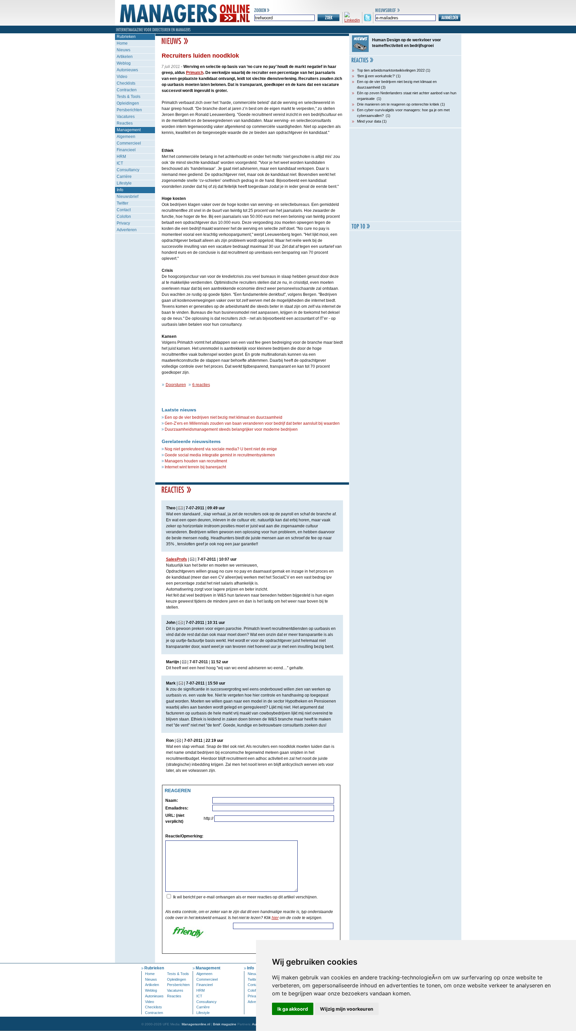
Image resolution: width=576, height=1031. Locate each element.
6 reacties (201, 384)
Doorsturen (176, 384)
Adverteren (127, 230)
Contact (124, 210)
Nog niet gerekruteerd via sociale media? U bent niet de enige (221, 449)
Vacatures (126, 116)
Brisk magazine (224, 1024)
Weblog (124, 63)
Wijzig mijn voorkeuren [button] (346, 1009)
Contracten (127, 90)
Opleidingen (128, 103)
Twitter (122, 203)
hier (275, 917)
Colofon (124, 216)
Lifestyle (124, 183)
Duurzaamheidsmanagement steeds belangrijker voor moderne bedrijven (231, 429)
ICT (120, 163)
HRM (121, 156)
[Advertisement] (405, 175)
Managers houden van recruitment (196, 461)
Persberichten (129, 110)
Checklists (126, 83)
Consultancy (128, 170)
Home (122, 43)
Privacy (123, 223)
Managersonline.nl (196, 1024)
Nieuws (123, 50)
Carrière (124, 176)
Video (122, 76)
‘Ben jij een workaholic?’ (376, 76)
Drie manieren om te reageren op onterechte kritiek (398, 104)
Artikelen (125, 56)
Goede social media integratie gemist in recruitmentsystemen (220, 455)
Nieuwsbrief (127, 196)
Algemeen (126, 136)
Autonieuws (127, 70)
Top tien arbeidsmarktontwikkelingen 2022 (391, 70)
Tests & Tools (128, 96)
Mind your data (369, 121)
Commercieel (129, 143)
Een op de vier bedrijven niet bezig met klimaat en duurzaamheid (223, 417)
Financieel (126, 150)
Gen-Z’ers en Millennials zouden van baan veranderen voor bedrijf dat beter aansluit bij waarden (252, 423)
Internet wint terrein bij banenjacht (195, 467)
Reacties (125, 123)
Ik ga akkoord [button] (292, 1009)
